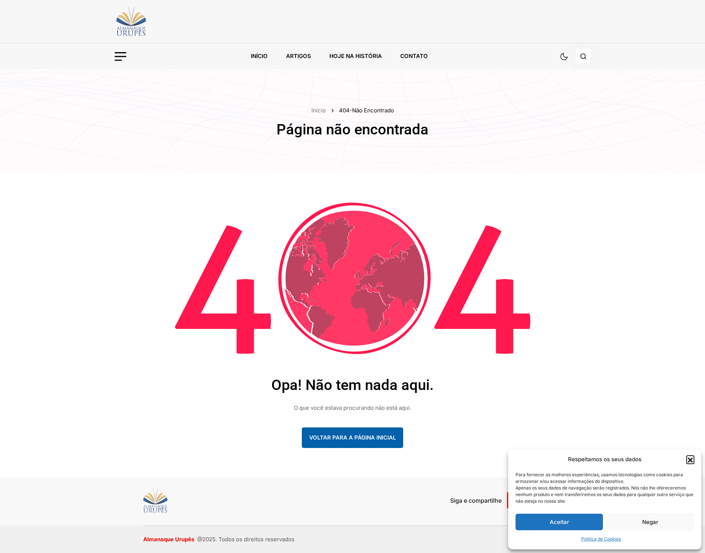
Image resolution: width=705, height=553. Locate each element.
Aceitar (559, 521)
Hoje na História (355, 56)
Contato (414, 56)
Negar (650, 521)
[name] (148, 21)
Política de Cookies (601, 539)
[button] (690, 459)
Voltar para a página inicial (352, 437)
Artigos (298, 56)
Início (259, 56)
